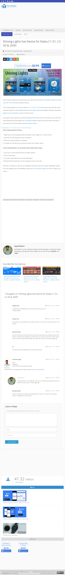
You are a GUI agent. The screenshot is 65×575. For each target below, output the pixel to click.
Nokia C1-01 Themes (9, 54)
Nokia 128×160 (7, 34)
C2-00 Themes (29, 199)
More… (26, 34)
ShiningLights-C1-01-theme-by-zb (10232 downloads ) (16, 128)
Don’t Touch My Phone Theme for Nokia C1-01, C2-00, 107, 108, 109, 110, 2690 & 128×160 (12, 278)
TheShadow (28, 120)
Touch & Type (18, 34)
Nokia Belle (35, 118)
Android (18, 30)
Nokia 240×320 (49, 30)
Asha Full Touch (27, 30)
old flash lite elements (44, 100)
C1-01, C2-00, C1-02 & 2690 (36, 107)
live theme (18, 107)
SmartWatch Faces (8, 30)
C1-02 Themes (21, 199)
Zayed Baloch (21, 54)
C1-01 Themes (13, 199)
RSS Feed (48, 168)
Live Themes (36, 199)
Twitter (5, 171)
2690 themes (6, 199)
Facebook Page (40, 168)
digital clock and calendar (10, 113)
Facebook (53, 251)
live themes (28, 123)
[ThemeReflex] (9, 8)
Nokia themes (43, 199)
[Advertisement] (41, 15)
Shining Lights (50, 199)
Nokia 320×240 (38, 30)
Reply (58, 305)
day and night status (34, 110)
